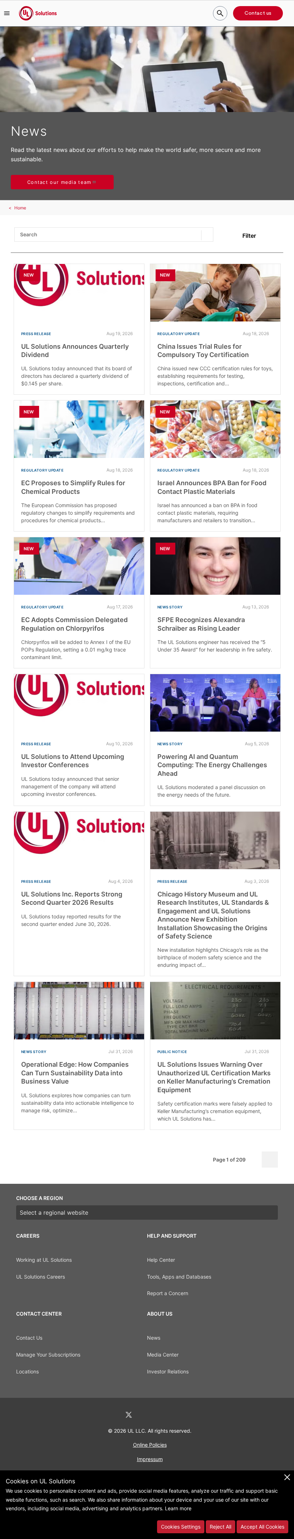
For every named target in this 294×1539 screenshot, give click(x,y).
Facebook (148, 1415)
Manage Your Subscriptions (48, 1355)
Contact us (258, 13)
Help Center (161, 1260)
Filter (249, 235)
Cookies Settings (180, 1527)
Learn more (178, 1508)
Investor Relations (168, 1371)
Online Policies (150, 1445)
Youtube (184, 1415)
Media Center (163, 1355)
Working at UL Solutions (44, 1260)
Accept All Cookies (262, 1527)
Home (20, 207)
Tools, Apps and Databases (179, 1277)
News (153, 1338)
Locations (27, 1371)
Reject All (220, 1527)
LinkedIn (110, 1415)
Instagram (166, 1415)
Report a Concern (167, 1293)
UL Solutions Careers (40, 1277)
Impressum (150, 1459)
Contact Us (29, 1338)
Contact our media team (59, 182)
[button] (6, 13)
